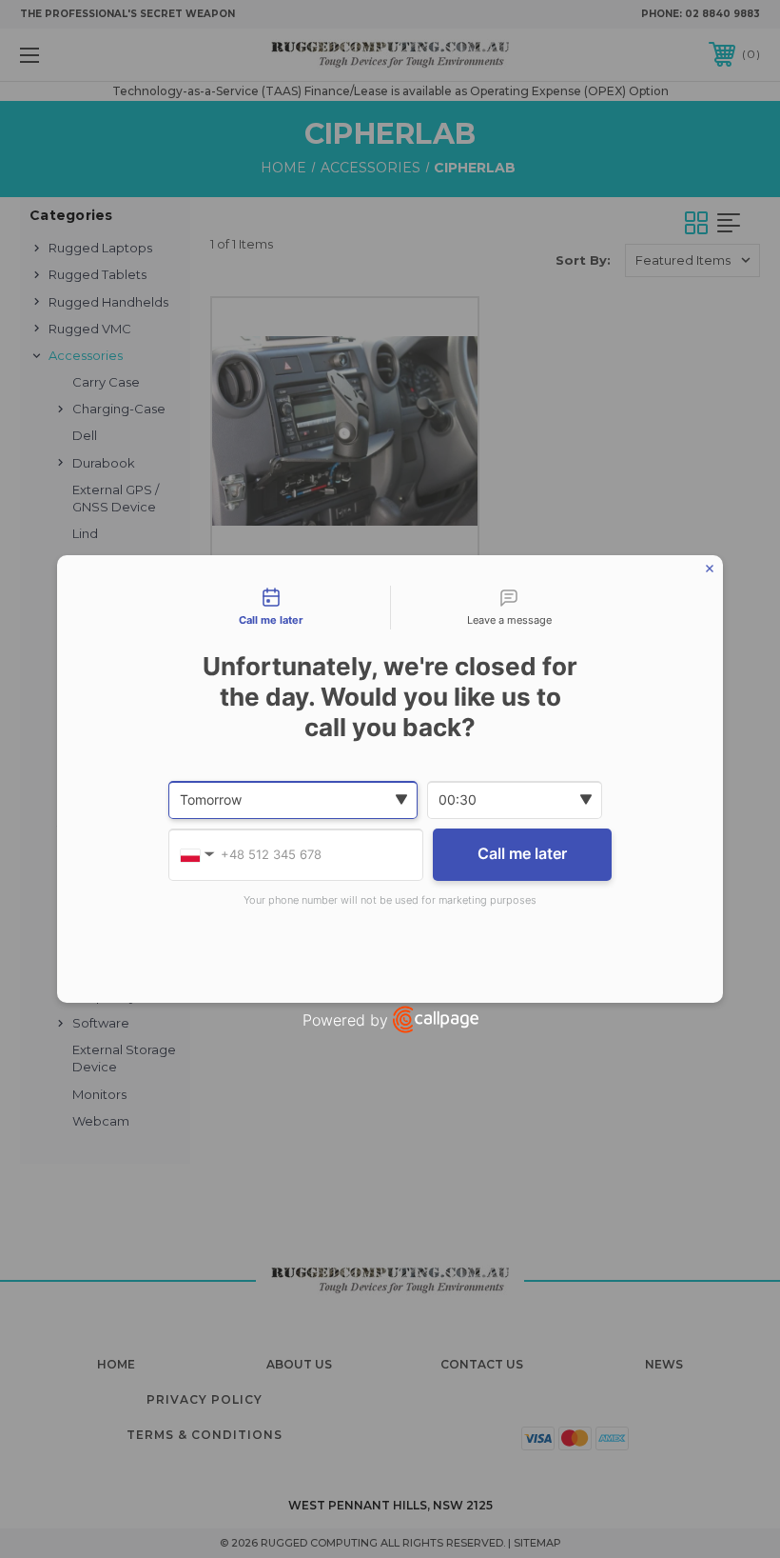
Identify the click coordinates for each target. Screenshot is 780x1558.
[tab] (271, 607)
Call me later (522, 853)
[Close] (709, 568)
